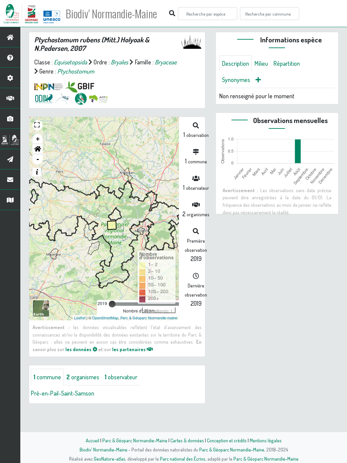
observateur (121, 377)
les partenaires (129, 349)
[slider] (112, 304)
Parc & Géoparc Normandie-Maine (134, 440)
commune (47, 377)
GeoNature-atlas (109, 459)
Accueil (92, 440)
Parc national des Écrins (182, 459)
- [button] (38, 159)
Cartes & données (187, 440)
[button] (38, 149)
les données (79, 349)
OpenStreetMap (105, 317)
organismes (82, 377)
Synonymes (236, 79)
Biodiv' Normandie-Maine (111, 13)
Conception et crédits (227, 440)
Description (235, 63)
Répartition (286, 63)
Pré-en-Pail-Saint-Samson (62, 393)
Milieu (261, 63)
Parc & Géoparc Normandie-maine (148, 317)
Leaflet (79, 317)
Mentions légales (266, 440)
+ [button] (38, 138)
